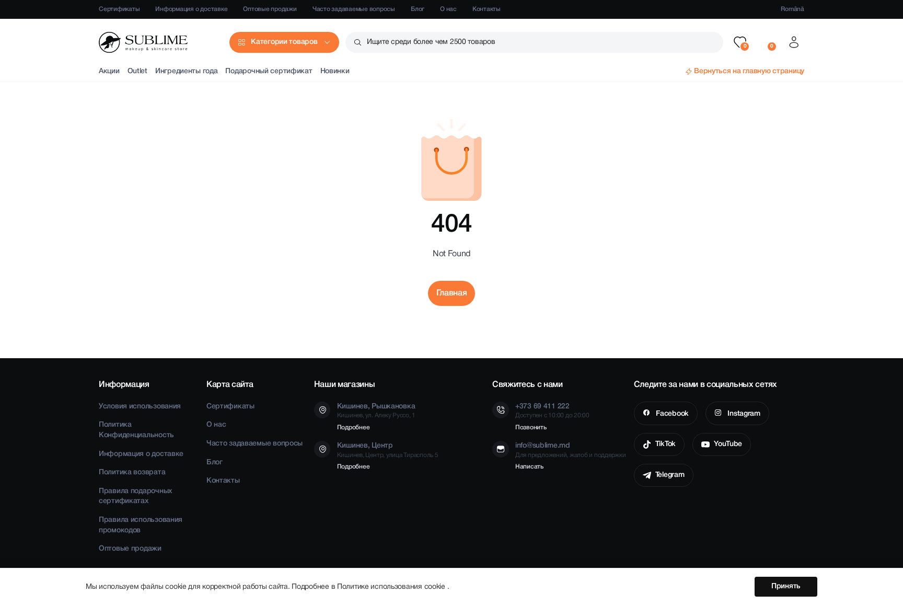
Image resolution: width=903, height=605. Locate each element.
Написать (529, 467)
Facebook (671, 413)
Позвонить (531, 427)
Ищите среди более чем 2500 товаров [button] (431, 42)
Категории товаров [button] (284, 42)
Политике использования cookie (392, 587)
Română (792, 9)
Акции (109, 71)
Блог (417, 9)
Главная (451, 293)
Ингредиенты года (186, 71)
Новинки (335, 71)
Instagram (743, 413)
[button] (740, 42)
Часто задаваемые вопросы (353, 9)
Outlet (137, 71)
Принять (786, 586)
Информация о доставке (191, 9)
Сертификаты (119, 9)
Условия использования (140, 406)
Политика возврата (132, 472)
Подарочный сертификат (268, 71)
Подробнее (353, 427)
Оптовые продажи (269, 9)
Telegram (670, 475)
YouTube (728, 444)
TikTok (665, 444)
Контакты (486, 9)
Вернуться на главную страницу (749, 71)
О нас (448, 9)
